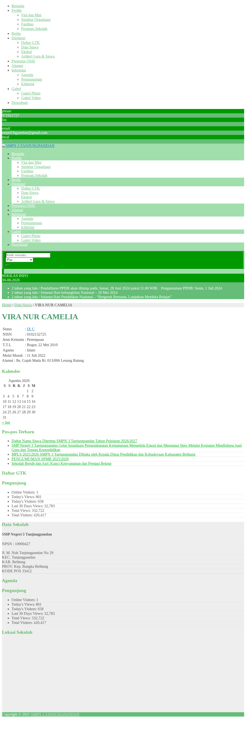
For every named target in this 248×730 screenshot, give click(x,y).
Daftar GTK (30, 43)
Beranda (18, 6)
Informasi (19, 70)
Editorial (27, 84)
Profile (17, 10)
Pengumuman (31, 79)
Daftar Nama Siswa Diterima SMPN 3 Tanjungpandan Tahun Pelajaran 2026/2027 (74, 441)
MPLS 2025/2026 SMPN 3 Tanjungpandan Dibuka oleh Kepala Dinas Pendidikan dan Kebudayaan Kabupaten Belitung (103, 454)
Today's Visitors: (25, 501)
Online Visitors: (24, 492)
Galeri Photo (30, 93)
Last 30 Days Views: (28, 506)
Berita (16, 33)
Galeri (16, 89)
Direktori (18, 38)
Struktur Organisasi (35, 20)
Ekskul (26, 52)
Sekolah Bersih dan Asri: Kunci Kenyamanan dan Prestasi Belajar (62, 463)
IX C (31, 329)
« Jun (6, 422)
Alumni (17, 66)
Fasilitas (27, 24)
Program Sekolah (34, 29)
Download (20, 103)
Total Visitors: (23, 515)
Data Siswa (29, 47)
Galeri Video (31, 98)
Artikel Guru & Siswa (38, 56)
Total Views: (22, 510)
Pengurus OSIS (23, 61)
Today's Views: (24, 497)
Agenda (27, 75)
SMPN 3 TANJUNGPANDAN (55, 714)
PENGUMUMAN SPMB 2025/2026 (40, 459)
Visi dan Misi (31, 15)
